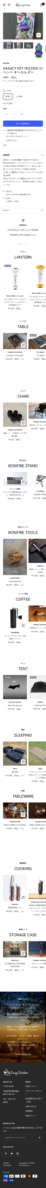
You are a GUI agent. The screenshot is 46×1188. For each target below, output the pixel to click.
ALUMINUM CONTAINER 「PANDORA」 (15, 965)
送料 (20, 81)
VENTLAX (15, 960)
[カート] (41, 5)
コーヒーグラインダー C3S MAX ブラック (15, 637)
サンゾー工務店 (15, 489)
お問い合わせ (31, 1106)
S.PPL (7, 96)
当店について (31, 1086)
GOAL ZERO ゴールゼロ (15, 296)
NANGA (6, 63)
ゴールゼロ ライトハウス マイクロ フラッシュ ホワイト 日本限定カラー (15, 302)
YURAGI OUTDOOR (15, 352)
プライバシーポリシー (34, 1092)
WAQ (15, 769)
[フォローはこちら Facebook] (6, 1154)
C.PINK (19, 96)
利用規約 (29, 1111)
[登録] (39, 1137)
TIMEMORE (15, 632)
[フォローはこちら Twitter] (12, 1154)
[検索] (9, 5)
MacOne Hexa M (15, 705)
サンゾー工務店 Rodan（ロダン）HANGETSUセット (15, 493)
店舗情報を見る (11, 140)
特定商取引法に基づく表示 (34, 1100)
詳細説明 (6, 155)
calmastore (15, 822)
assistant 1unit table (15, 355)
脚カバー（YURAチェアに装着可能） (15, 434)
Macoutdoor (15, 702)
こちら (33, 235)
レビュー (6, 210)
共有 (5, 145)
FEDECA (15, 904)
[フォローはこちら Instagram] (17, 1154)
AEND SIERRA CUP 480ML (15, 825)
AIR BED (15, 772)
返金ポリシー (31, 1115)
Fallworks (15, 578)
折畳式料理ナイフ (15, 907)
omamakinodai (15, 581)
